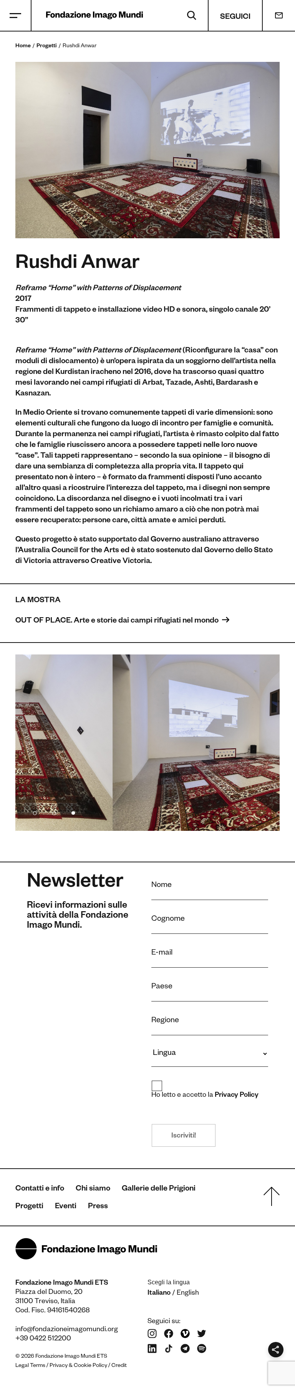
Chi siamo (93, 1189)
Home (23, 46)
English (188, 1293)
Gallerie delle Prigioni (159, 1189)
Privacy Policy (237, 1095)
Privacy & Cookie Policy (78, 1366)
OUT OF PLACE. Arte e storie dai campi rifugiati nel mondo (117, 621)
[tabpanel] (147, 742)
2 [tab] (54, 811)
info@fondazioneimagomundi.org (66, 1330)
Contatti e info (39, 1189)
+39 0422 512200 (43, 1339)
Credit (119, 1366)
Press (98, 1207)
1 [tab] (34, 811)
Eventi (65, 1207)
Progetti (46, 46)
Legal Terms (30, 1366)
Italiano (159, 1293)
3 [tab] (73, 811)
